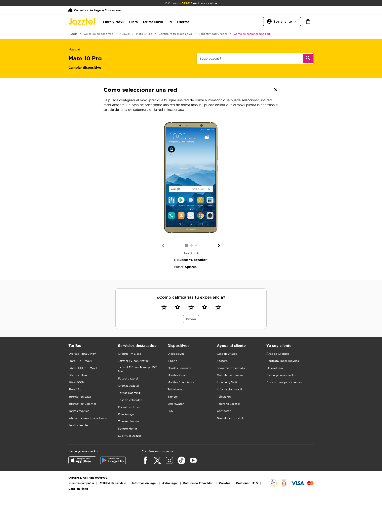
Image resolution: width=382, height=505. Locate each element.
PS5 (170, 410)
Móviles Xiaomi (178, 375)
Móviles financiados (181, 382)
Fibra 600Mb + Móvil (82, 368)
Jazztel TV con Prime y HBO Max (137, 369)
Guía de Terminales (230, 375)
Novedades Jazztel (230, 418)
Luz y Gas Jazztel (130, 435)
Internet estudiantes (82, 403)
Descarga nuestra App (281, 375)
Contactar (224, 410)
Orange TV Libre (129, 353)
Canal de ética (78, 488)
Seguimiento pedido (231, 368)
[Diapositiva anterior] (163, 245)
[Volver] (276, 90)
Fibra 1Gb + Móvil (80, 360)
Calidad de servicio (113, 483)
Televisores (175, 389)
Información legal (144, 483)
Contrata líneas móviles (282, 360)
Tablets (173, 396)
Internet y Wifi (227, 382)
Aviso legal (169, 483)
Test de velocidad (130, 400)
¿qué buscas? (210, 58)
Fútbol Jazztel (128, 378)
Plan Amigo (126, 414)
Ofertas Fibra (77, 375)
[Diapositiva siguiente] (219, 245)
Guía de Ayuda (227, 353)
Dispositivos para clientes (284, 382)
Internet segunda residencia (87, 418)
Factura (222, 360)
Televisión (224, 396)
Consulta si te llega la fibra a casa (97, 10)
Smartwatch (176, 403)
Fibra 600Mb (77, 382)
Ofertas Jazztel (128, 385)
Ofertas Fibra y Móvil (82, 353)
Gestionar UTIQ (247, 483)
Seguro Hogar (127, 428)
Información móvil (229, 389)
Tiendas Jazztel (128, 421)
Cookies (224, 483)
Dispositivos (176, 353)
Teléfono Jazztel (228, 403)
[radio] (164, 307)
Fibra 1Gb (74, 389)
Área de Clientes (277, 353)
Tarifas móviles (78, 410)
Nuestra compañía (81, 483)
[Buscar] (308, 58)
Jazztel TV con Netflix (133, 360)
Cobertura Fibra (129, 407)
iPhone (172, 360)
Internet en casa (79, 396)
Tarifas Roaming (129, 392)
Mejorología (274, 368)
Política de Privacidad (198, 483)
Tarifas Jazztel (78, 425)
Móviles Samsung (179, 368)
